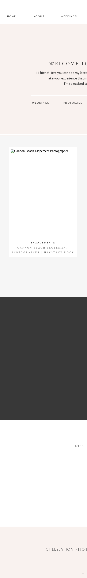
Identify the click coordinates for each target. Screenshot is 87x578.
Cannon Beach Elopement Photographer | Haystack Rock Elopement (43, 252)
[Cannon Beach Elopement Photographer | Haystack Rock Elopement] (43, 193)
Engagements (43, 242)
